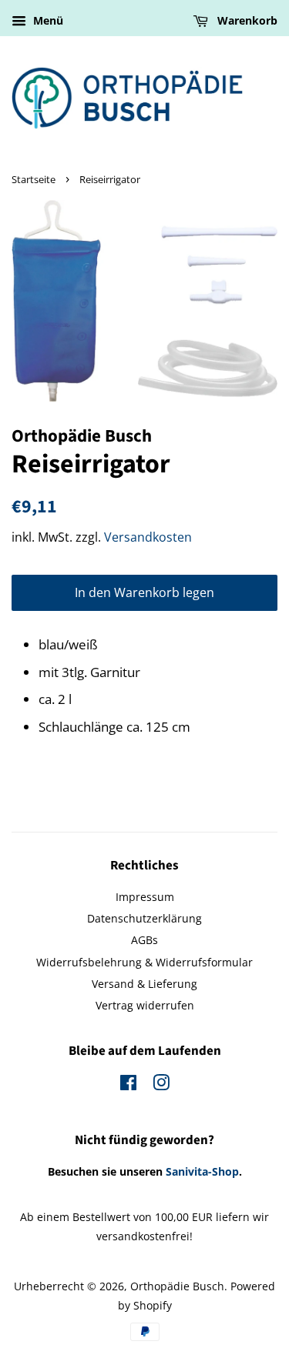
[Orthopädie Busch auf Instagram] (161, 1085)
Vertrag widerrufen (145, 1005)
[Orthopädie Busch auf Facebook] (128, 1085)
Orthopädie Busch (177, 1286)
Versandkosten (148, 537)
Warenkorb (245, 20)
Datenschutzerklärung (144, 918)
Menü (46, 20)
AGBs (144, 940)
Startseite (33, 179)
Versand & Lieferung (144, 983)
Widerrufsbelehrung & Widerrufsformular (144, 962)
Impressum (145, 896)
